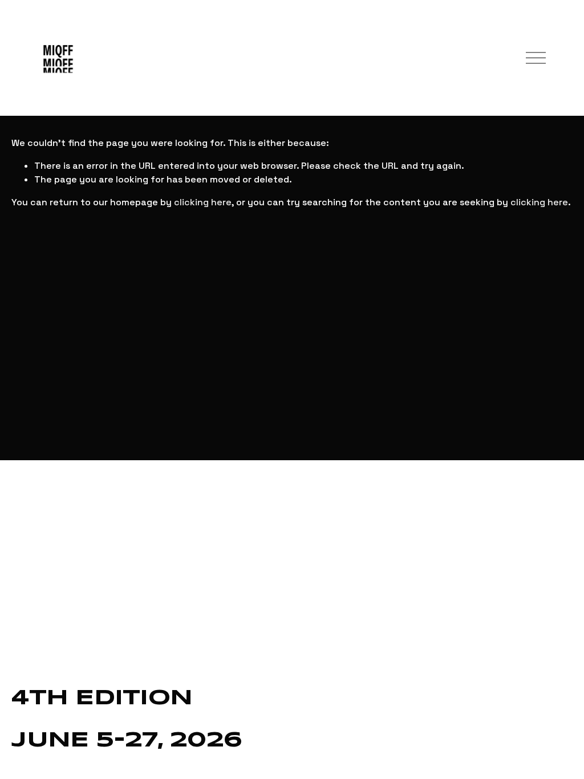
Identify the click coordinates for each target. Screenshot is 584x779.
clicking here (203, 202)
